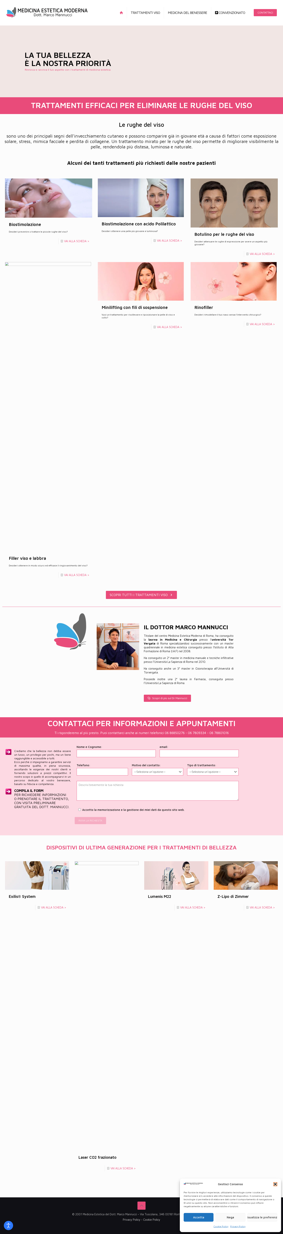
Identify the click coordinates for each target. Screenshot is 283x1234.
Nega (230, 1217)
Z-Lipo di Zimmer (233, 896)
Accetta (198, 1217)
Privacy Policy (237, 1226)
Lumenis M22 (159, 896)
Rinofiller (203, 307)
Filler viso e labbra (27, 558)
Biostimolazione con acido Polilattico (139, 223)
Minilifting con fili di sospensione (135, 307)
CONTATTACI (265, 12)
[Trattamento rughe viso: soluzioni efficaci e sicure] (47, 12)
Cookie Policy (221, 1226)
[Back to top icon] (141, 1206)
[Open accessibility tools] (8, 1225)
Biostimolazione (25, 224)
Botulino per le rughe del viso (224, 234)
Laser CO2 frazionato (97, 1157)
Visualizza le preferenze (262, 1217)
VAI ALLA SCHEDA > (76, 241)
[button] (275, 1184)
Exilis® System (22, 896)
